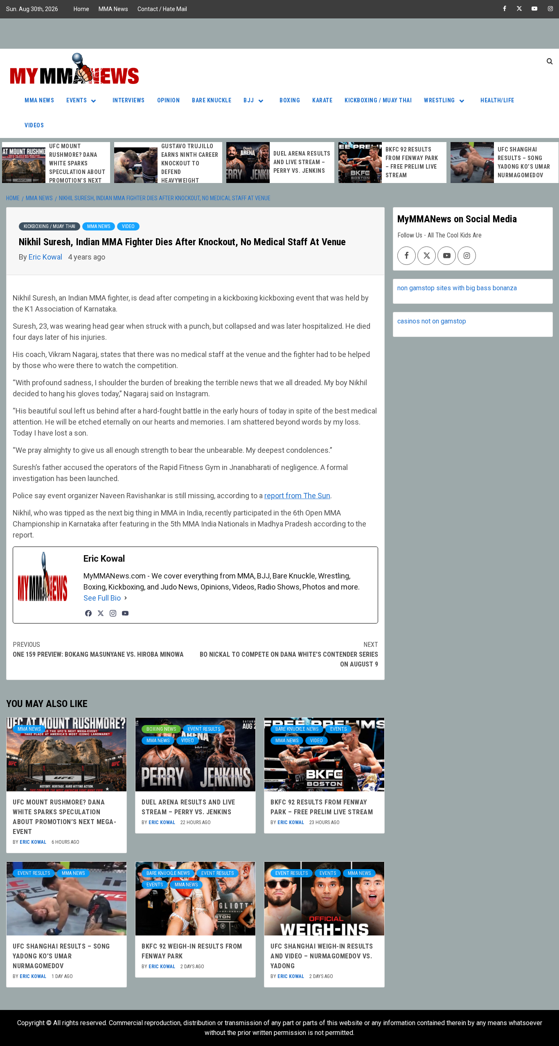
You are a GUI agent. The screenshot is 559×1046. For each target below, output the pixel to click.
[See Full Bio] (126, 597)
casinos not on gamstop (431, 321)
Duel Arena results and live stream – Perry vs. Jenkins (302, 162)
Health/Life (497, 100)
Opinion (168, 100)
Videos (34, 125)
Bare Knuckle (211, 100)
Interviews (129, 100)
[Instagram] (113, 613)
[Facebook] (88, 613)
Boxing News (161, 729)
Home (81, 9)
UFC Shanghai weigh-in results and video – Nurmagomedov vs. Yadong (321, 956)
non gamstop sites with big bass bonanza (457, 288)
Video (128, 226)
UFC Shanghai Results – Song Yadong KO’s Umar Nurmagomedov (61, 956)
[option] (56, 168)
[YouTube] (125, 613)
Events (76, 100)
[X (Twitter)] (101, 613)
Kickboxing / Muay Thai (378, 100)
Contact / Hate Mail (162, 9)
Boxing (290, 100)
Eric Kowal (46, 257)
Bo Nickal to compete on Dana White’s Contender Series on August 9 (289, 654)
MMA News (113, 9)
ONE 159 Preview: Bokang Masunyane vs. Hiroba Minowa (98, 649)
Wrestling (439, 100)
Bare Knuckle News (296, 729)
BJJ (248, 100)
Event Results (204, 729)
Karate (322, 100)
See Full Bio (102, 598)
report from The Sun (297, 495)
